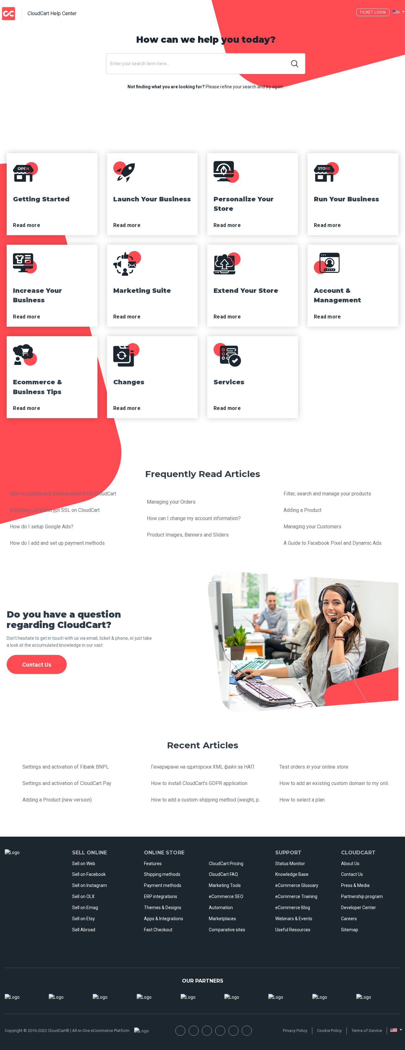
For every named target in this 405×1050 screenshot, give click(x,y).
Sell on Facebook (89, 874)
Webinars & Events (293, 918)
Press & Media (355, 885)
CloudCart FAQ (223, 874)
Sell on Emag (85, 907)
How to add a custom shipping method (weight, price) (210, 800)
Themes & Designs (162, 907)
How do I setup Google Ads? (41, 527)
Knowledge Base (291, 874)
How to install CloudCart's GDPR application (199, 783)
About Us (350, 863)
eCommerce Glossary (296, 885)
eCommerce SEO (226, 896)
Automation (221, 907)
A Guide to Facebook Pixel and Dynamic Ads (333, 543)
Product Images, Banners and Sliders (188, 535)
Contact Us (352, 874)
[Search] (295, 63)
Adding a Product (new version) (57, 800)
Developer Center (358, 907)
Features (153, 863)
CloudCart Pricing (226, 863)
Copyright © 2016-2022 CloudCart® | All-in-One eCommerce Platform (67, 1030)
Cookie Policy (329, 1030)
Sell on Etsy (83, 918)
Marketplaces (222, 918)
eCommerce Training (296, 896)
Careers (349, 918)
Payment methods (162, 885)
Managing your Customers (312, 527)
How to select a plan (302, 800)
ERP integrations (160, 896)
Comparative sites (227, 929)
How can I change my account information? (194, 518)
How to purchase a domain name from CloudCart (63, 494)
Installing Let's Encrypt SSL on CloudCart (55, 510)
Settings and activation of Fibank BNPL (65, 767)
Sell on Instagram (89, 885)
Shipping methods (162, 874)
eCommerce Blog (292, 907)
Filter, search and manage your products (327, 494)
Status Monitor (290, 863)
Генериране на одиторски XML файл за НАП (202, 767)
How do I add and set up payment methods (57, 543)
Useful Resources (292, 929)
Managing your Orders (171, 502)
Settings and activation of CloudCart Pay (66, 783)
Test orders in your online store (313, 767)
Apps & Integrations (163, 918)
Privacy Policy (295, 1030)
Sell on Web (83, 863)
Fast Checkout (158, 929)
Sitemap (349, 929)
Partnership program (362, 896)
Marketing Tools (225, 885)
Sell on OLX (83, 896)
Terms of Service (367, 1030)
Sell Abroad (83, 929)
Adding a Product (302, 510)
